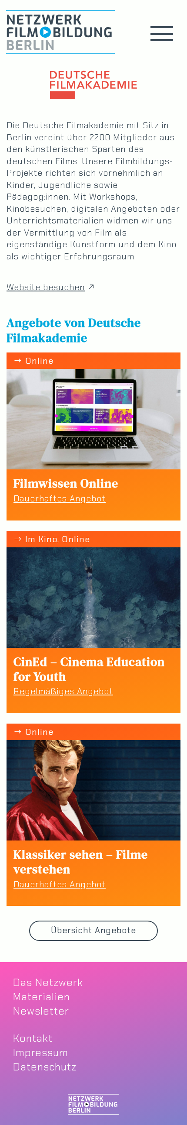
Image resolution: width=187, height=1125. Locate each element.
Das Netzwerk (48, 982)
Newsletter (41, 1011)
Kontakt (33, 1038)
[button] (161, 33)
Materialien (41, 996)
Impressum (40, 1052)
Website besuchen (46, 287)
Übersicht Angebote (93, 930)
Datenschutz (45, 1066)
